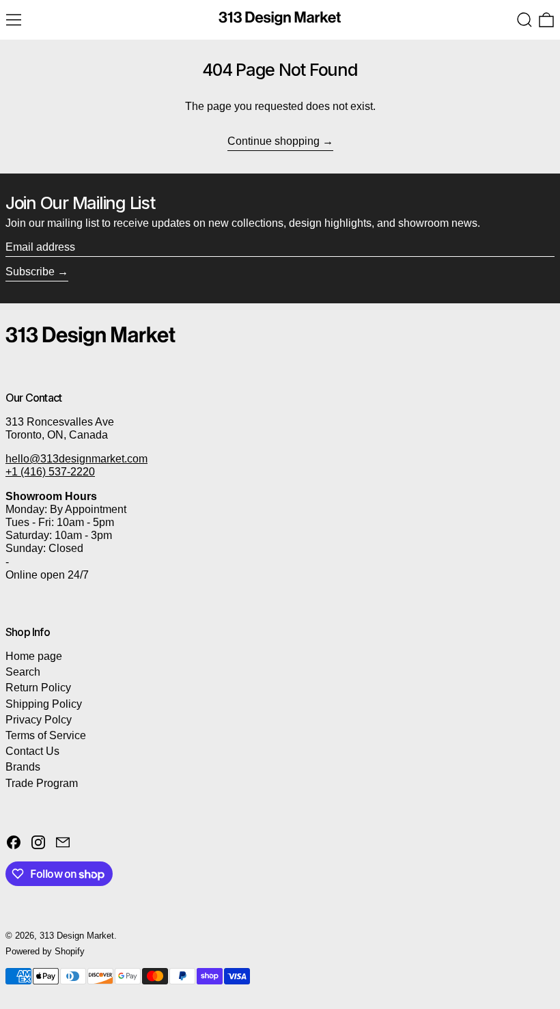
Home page (33, 656)
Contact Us (32, 751)
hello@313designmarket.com (76, 459)
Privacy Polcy (38, 719)
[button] (524, 20)
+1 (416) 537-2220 (50, 472)
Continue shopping (273, 141)
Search (22, 672)
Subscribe (30, 271)
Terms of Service (45, 735)
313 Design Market (77, 935)
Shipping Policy (43, 704)
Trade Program (41, 783)
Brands (22, 767)
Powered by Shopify (45, 951)
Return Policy (38, 687)
